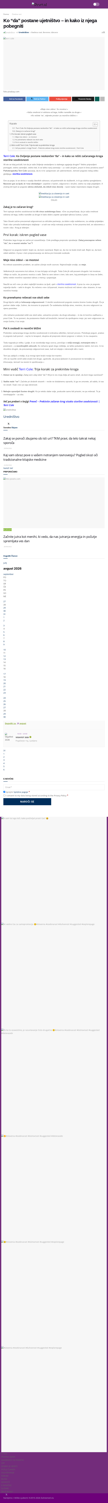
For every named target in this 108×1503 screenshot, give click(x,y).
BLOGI (4, 1479)
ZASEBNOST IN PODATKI (12, 1460)
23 (4, 692)
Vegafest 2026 (22, 737)
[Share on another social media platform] (102, 99)
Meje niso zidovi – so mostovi (26, 137)
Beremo (46, 32)
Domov (6, 14)
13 (4, 659)
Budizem (7, 529)
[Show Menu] (4, 4)
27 (4, 601)
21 (4, 686)
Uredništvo (24, 32)
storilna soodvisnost (22, 174)
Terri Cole (9, 156)
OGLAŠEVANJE (7, 1472)
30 (4, 611)
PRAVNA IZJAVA (8, 1456)
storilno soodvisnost (66, 284)
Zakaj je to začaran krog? (25, 131)
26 (4, 704)
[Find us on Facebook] (3, 1494)
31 (4, 614)
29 (4, 607)
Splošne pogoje (21, 792)
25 (4, 701)
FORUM (4, 1475)
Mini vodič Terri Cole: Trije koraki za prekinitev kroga (33, 145)
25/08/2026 (7, 465)
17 (4, 674)
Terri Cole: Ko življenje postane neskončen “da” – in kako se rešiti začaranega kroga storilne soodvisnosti (56, 128)
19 (4, 680)
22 (4, 689)
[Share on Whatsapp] (97, 99)
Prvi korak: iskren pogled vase (23, 134)
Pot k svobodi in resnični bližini (26, 142)
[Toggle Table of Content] (94, 124)
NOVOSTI (5, 1482)
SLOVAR (5, 1488)
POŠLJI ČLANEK (8, 1469)
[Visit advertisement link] (54, 193)
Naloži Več (8, 468)
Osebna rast (17, 14)
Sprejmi (17, 792)
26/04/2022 (7, 547)
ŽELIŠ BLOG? (7, 1491)
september (8, 574)
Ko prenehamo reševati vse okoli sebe (29, 140)
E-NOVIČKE (6, 1485)
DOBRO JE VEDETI (9, 1466)
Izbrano (54, 32)
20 (4, 683)
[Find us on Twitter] (6, 1494)
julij (5, 563)
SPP (3, 1463)
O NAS (4, 1453)
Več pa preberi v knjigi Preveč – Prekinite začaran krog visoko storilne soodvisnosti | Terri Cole (49, 148)
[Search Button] (103, 4)
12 (4, 656)
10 (4, 649)
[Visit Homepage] (49, 4)
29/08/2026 (7, 448)
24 (4, 698)
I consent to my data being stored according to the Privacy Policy (37, 795)
